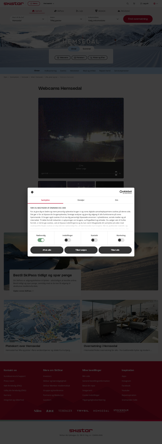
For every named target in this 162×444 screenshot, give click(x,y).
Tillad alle (115, 250)
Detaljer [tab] (81, 200)
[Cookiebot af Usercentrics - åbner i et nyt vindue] (121, 192)
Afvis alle (47, 250)
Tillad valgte (81, 250)
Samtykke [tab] (45, 200)
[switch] (67, 240)
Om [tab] (116, 200)
